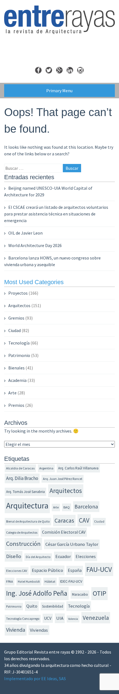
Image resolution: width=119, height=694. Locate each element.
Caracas (64, 520)
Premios (16, 405)
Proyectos (18, 293)
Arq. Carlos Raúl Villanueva (78, 468)
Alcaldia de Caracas (20, 468)
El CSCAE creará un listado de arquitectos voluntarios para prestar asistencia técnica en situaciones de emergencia (56, 213)
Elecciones (86, 556)
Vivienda (15, 629)
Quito (31, 606)
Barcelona (86, 506)
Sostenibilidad (52, 606)
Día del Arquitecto (38, 557)
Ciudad (14, 330)
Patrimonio (19, 355)
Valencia (73, 619)
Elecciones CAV (16, 571)
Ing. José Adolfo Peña (36, 593)
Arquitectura (27, 505)
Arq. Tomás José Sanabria (25, 491)
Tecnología (19, 343)
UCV (47, 618)
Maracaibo (80, 594)
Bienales (16, 368)
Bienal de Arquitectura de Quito (28, 521)
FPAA (9, 581)
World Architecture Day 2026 (35, 245)
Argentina (46, 468)
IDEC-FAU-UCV (71, 581)
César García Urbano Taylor (71, 544)
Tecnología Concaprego (22, 618)
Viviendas (39, 630)
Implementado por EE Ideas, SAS (35, 678)
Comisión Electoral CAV (64, 532)
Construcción (23, 544)
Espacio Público (47, 570)
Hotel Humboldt (29, 582)
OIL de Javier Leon (25, 233)
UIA (59, 618)
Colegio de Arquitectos (21, 532)
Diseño (13, 556)
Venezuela (96, 617)
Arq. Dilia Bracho (22, 478)
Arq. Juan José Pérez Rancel (62, 479)
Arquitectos (19, 305)
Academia (17, 380)
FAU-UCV (99, 569)
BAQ (66, 507)
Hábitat (50, 581)
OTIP (99, 593)
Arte (12, 392)
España (75, 570)
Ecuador (63, 556)
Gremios (16, 318)
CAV (84, 520)
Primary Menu (59, 90)
